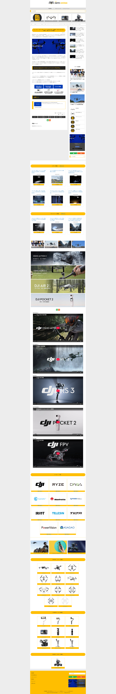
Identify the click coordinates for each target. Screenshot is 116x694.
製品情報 (45, 691)
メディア (64, 114)
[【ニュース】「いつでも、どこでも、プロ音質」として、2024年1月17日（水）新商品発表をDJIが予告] (57, 199)
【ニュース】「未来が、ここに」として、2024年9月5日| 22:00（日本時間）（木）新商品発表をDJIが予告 (39, 171)
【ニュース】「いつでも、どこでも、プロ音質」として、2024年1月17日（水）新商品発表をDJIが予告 (57, 191)
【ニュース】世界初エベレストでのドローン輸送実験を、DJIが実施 (57, 171)
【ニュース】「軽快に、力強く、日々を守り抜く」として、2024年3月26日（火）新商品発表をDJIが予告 (39, 191)
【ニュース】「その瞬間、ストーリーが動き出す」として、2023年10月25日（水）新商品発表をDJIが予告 (75, 191)
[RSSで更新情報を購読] (50, 120)
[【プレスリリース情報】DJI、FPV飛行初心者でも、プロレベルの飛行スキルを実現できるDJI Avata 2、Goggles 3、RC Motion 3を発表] (75, 227)
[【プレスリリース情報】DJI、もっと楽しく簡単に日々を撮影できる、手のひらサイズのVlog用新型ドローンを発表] (39, 227)
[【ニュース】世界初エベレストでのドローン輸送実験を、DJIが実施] (57, 179)
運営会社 (32, 679)
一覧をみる (63, 213)
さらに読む (38, 184)
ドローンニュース (56, 691)
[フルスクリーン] (81, 341)
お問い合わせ (33, 683)
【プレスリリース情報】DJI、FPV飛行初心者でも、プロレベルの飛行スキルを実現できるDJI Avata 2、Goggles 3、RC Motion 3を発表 (75, 219)
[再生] (34, 341)
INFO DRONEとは (50, 691)
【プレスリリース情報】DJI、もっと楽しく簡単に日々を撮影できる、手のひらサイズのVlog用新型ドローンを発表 (39, 219)
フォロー (77, 146)
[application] (58, 328)
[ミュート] (80, 341)
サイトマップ (33, 681)
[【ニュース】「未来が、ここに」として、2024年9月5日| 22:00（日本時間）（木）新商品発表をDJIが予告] (39, 179)
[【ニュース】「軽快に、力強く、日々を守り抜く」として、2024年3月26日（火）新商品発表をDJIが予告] (39, 199)
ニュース (60, 114)
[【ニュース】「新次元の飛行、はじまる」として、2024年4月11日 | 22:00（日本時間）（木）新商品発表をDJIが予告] (75, 179)
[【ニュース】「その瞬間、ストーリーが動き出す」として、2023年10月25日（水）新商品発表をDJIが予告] (75, 199)
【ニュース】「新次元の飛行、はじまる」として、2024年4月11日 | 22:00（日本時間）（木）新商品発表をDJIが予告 (75, 171)
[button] (85, 11)
